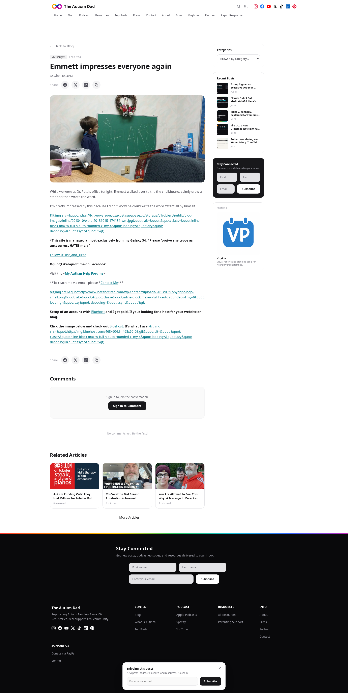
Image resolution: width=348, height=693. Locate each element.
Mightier (193, 15)
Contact (151, 15)
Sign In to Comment (127, 406)
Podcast (84, 15)
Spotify (181, 622)
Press (136, 15)
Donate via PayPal (63, 653)
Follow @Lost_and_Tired (68, 255)
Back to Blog (64, 46)
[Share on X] (75, 85)
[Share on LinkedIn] (86, 85)
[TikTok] (282, 6)
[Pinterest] (294, 6)
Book (179, 15)
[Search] (239, 6)
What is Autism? (145, 622)
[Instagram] (256, 6)
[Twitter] (275, 6)
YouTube (182, 629)
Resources (102, 15)
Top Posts (121, 15)
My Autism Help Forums (84, 273)
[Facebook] (262, 6)
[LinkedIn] (288, 6)
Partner (210, 15)
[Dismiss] (219, 668)
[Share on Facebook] (65, 85)
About (166, 15)
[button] (127, 138)
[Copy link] (96, 85)
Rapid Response (231, 15)
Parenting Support (230, 622)
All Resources (227, 615)
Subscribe (248, 189)
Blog (70, 15)
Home (58, 15)
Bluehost (98, 312)
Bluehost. (117, 326)
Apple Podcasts (186, 615)
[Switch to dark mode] (246, 6)
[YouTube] (269, 6)
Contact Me (109, 282)
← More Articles (127, 517)
